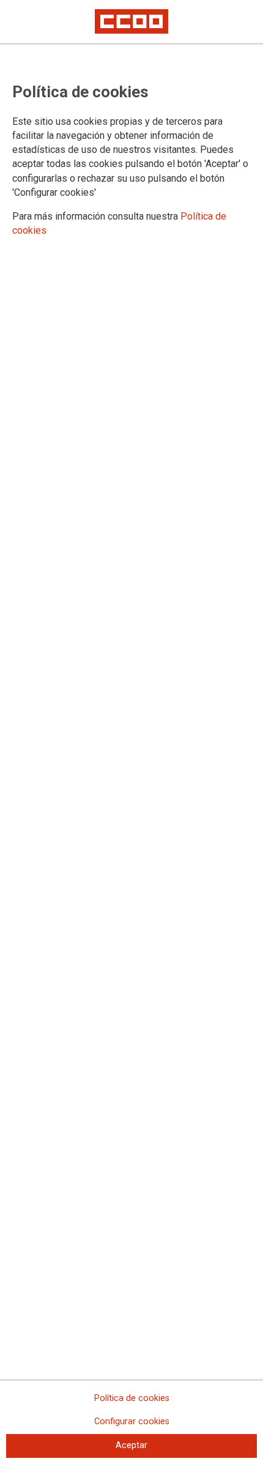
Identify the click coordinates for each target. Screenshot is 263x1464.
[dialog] (131, 732)
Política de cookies (131, 1398)
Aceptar (131, 1445)
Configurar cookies (131, 1421)
